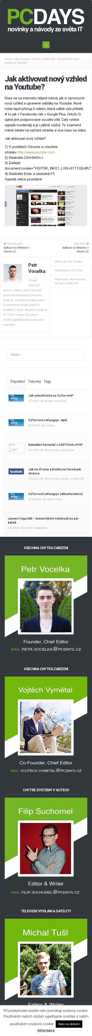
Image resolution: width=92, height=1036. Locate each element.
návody (35, 58)
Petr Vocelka (75, 261)
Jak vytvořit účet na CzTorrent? (51, 395)
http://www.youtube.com (36, 152)
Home (8, 58)
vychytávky (60, 400)
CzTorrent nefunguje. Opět (47, 420)
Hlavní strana (22, 58)
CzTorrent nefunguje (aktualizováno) (55, 494)
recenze (29, 527)
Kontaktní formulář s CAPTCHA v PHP (55, 444)
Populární (18, 381)
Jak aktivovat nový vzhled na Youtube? (46, 83)
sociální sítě (47, 58)
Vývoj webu (67, 450)
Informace (46, 1030)
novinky (49, 425)
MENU (46, 44)
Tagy (47, 381)
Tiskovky (34, 381)
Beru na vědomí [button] (69, 1024)
